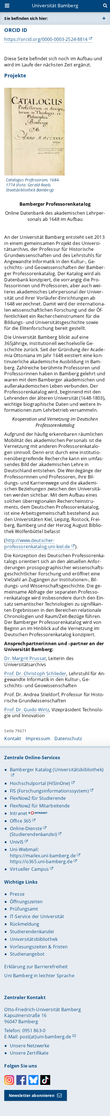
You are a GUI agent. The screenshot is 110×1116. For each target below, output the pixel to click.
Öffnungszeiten (26, 902)
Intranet (18, 813)
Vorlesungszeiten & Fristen (39, 947)
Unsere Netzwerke (29, 1046)
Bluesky (33, 1080)
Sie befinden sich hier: (26, 18)
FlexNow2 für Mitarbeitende (40, 806)
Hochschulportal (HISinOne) (40, 783)
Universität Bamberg (55, 5)
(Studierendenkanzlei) (33, 834)
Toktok (45, 1080)
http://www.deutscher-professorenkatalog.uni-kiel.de (37, 543)
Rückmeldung (24, 924)
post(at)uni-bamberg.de (45, 1037)
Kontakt (12, 738)
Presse (17, 894)
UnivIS (16, 842)
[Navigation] (7, 6)
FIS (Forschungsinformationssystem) (49, 791)
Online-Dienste (26, 828)
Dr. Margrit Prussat (25, 658)
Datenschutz (68, 738)
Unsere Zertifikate (29, 1053)
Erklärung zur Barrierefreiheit (36, 967)
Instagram (9, 1080)
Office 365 (20, 821)
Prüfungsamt (24, 909)
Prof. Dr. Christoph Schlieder (35, 673)
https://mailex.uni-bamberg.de (43, 856)
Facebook (21, 1080)
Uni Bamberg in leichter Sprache (39, 976)
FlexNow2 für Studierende (38, 798)
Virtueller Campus (29, 869)
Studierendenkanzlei (32, 932)
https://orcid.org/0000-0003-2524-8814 (45, 39)
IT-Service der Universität (37, 916)
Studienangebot (27, 954)
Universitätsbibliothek (34, 939)
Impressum (38, 738)
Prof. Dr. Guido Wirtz (26, 710)
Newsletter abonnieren (31, 1095)
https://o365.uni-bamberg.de (41, 861)
